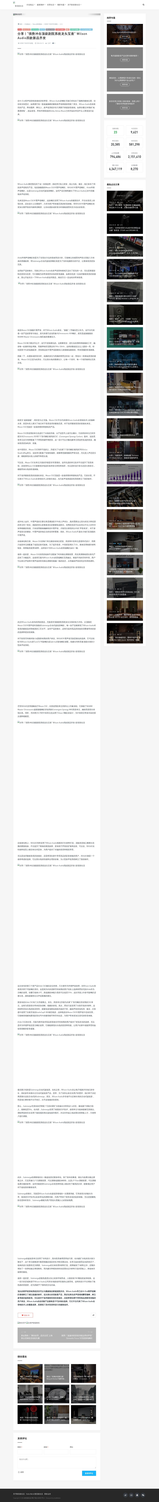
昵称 (20, 1447)
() (26, 1315)
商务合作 (47, 1494)
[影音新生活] (18, 4)
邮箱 (46, 1447)
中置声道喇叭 (75, 29)
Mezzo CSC (26, 29)
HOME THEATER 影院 (26, 43)
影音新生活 (27, 1498)
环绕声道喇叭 (60, 29)
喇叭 (67, 29)
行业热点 (30, 5)
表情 (22, 1472)
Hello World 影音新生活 (34, 1494)
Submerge (35, 29)
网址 (71, 1447)
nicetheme (57, 1498)
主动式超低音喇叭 (86, 29)
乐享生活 (50, 5)
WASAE (42, 29)
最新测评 (40, 5)
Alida (19, 29)
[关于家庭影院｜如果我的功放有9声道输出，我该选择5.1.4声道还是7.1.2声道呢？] (33, 1323)
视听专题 (60, 5)
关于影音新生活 (74, 5)
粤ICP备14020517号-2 (38, 1498)
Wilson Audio (50, 29)
